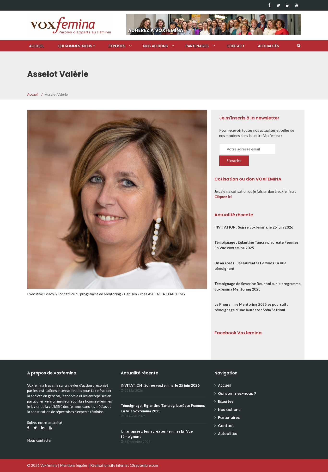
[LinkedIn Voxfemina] (287, 5)
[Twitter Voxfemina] (278, 5)
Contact (235, 46)
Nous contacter (39, 440)
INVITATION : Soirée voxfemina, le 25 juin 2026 (253, 227)
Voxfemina (48, 465)
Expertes (117, 46)
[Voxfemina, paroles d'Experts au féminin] (70, 24)
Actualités (268, 46)
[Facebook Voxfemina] (269, 5)
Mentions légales (74, 465)
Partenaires (197, 46)
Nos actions (155, 46)
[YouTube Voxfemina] (296, 5)
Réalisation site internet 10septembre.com (124, 465)
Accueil (36, 46)
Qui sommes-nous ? (76, 46)
